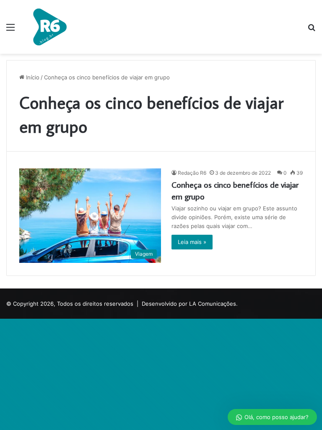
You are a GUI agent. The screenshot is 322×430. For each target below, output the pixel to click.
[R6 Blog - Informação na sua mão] (49, 27)
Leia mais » (192, 242)
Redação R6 (192, 173)
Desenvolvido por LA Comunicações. (190, 303)
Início (31, 77)
